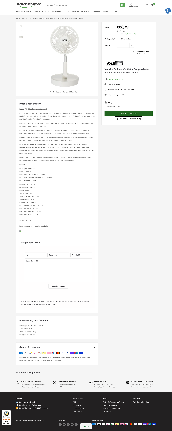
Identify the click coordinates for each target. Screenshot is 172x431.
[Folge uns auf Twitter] (64, 424)
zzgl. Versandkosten (132, 34)
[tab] (57, 242)
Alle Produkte (26, 18)
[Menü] (10, 411)
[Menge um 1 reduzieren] (119, 45)
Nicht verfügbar (116, 53)
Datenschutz (77, 412)
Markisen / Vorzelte (79, 11)
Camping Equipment (100, 11)
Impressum (77, 405)
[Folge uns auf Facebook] (60, 424)
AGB (74, 402)
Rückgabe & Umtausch (111, 409)
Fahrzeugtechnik (22, 11)
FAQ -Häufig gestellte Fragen (113, 402)
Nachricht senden (58, 286)
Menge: (107, 45)
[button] (129, 113)
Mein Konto (133, 6)
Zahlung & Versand (110, 405)
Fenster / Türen (40, 11)
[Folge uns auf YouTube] (72, 424)
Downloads (107, 412)
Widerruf (86, 426)
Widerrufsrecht (78, 409)
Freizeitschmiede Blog (141, 402)
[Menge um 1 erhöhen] (131, 45)
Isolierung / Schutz (59, 11)
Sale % (116, 11)
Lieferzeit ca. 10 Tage (116, 79)
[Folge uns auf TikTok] (76, 424)
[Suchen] (122, 5)
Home (18, 18)
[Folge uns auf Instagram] (68, 424)
